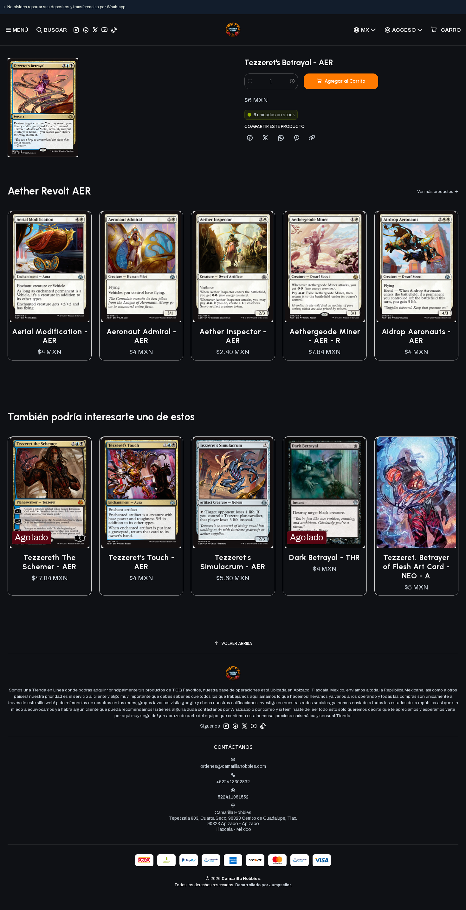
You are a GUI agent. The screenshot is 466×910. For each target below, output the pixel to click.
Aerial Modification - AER (49, 336)
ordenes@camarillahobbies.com (233, 766)
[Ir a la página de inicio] (233, 30)
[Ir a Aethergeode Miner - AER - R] (324, 266)
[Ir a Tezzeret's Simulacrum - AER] (233, 492)
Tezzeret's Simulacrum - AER (233, 562)
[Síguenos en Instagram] (76, 30)
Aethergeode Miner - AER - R (324, 336)
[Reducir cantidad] (250, 81)
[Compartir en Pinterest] (296, 138)
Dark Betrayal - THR (324, 557)
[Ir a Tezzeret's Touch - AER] (141, 492)
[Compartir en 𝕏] (265, 138)
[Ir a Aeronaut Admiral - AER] (141, 266)
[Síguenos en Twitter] (95, 30)
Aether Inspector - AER (232, 336)
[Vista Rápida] (79, 266)
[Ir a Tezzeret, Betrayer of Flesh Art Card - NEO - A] (416, 492)
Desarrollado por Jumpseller (263, 885)
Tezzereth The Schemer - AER (50, 562)
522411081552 (233, 797)
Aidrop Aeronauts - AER (416, 336)
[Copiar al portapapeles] (312, 138)
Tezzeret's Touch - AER (141, 562)
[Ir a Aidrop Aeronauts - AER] (416, 266)
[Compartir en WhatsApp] (280, 138)
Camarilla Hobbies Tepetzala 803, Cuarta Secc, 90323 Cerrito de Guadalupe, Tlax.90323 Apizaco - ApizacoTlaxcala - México (233, 821)
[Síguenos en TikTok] (114, 30)
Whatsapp (254, 7)
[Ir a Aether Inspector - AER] (233, 266)
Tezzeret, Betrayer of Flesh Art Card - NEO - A (416, 566)
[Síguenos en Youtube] (104, 30)
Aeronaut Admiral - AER (141, 336)
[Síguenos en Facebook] (85, 30)
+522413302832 (233, 782)
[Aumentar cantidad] (292, 81)
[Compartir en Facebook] (249, 138)
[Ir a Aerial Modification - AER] (49, 266)
